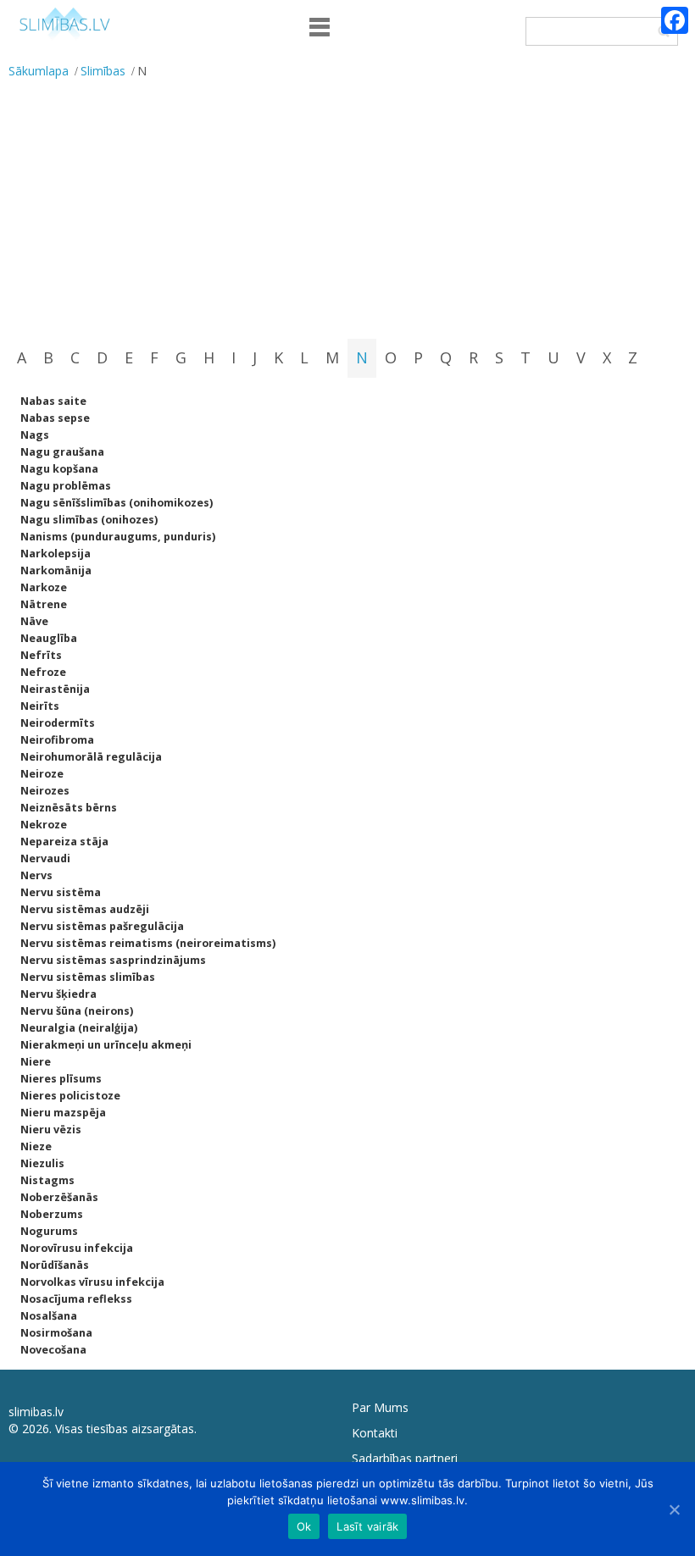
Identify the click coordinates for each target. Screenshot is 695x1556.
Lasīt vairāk (367, 1526)
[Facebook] (675, 20)
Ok (304, 1526)
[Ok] (673, 1509)
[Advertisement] (347, 211)
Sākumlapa (38, 71)
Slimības (103, 71)
